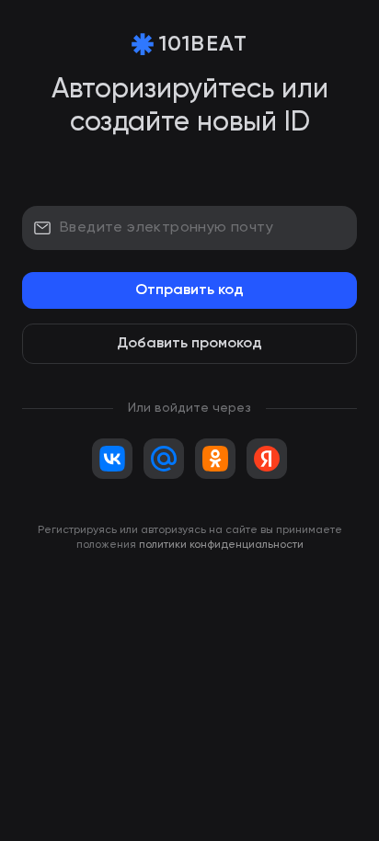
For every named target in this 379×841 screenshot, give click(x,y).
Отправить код (189, 290)
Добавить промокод (189, 343)
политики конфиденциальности (221, 545)
